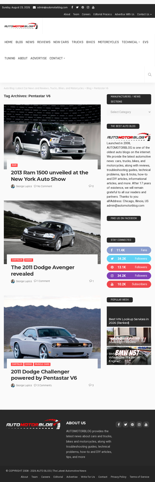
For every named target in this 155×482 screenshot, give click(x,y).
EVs (145, 42)
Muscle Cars (42, 364)
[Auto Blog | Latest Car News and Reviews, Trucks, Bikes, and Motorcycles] (33, 424)
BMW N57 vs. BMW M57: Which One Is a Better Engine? (126, 357)
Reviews (43, 42)
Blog (19, 42)
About (67, 14)
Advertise (38, 58)
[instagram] (129, 275)
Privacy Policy (118, 476)
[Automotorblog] (21, 26)
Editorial (58, 476)
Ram (14, 165)
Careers (86, 14)
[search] (150, 74)
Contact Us (143, 14)
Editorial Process (102, 14)
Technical (130, 42)
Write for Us (88, 476)
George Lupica (24, 186)
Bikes (90, 42)
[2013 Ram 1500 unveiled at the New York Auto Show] (52, 137)
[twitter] (129, 258)
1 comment (43, 281)
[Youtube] (129, 284)
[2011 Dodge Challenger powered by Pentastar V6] (52, 331)
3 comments (44, 385)
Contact (56, 58)
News (30, 42)
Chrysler (17, 259)
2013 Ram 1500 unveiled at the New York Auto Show (49, 175)
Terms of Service (139, 476)
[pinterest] (129, 267)
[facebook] (129, 250)
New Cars (61, 42)
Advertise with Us (125, 14)
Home (8, 42)
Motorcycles (108, 42)
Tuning (9, 58)
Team (76, 14)
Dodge (28, 259)
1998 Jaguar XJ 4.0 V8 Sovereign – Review (124, 340)
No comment (44, 186)
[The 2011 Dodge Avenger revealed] (52, 232)
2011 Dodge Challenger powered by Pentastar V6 (44, 374)
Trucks (77, 42)
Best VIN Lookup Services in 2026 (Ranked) (129, 321)
